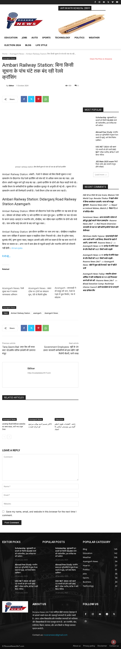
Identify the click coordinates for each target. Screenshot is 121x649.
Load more (99, 174)
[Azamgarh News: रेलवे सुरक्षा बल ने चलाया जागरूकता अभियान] (13, 280)
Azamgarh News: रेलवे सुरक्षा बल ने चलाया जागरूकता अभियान (13, 291)
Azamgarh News (17, 53)
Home (5, 53)
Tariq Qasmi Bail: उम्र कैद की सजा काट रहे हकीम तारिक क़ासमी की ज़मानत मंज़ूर (18, 350)
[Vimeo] (112, 2)
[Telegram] (107, 614)
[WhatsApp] (46, 99)
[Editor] (4, 85)
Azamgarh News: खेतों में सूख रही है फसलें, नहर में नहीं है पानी (99, 265)
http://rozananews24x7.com (39, 373)
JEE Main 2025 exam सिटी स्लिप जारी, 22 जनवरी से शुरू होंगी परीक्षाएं (107, 164)
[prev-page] (4, 437)
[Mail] (104, 2)
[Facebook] (95, 2)
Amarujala (16, 248)
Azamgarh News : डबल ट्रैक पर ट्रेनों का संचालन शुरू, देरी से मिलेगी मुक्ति (39, 291)
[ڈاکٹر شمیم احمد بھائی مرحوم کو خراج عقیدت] (40, 412)
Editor (11, 85)
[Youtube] (117, 2)
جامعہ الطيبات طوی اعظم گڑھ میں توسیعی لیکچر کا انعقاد (65, 426)
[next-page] (9, 437)
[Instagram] (99, 2)
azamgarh (37, 313)
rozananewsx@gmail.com (55, 634)
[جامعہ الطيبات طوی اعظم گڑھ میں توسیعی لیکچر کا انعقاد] (66, 412)
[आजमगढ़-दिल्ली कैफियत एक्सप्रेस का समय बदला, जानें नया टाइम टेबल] (14, 412)
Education (59, 419)
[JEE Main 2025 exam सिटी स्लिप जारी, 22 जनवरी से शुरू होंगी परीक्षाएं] (88, 164)
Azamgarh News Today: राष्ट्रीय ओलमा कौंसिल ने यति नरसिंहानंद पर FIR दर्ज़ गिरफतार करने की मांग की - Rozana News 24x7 (100, 277)
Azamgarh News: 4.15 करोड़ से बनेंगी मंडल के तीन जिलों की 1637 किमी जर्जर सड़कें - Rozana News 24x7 (100, 258)
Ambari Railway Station (20, 313)
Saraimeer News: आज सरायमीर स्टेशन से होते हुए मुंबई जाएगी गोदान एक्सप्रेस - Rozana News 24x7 (100, 220)
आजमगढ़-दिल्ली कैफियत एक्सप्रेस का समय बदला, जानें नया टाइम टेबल (13, 426)
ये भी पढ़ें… (6, 256)
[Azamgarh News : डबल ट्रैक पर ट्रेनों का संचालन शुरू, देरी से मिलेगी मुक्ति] (39, 280)
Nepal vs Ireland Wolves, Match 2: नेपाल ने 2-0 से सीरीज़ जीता (100, 208)
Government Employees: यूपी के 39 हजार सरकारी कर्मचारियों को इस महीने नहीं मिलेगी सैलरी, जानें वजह (60, 350)
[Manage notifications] (113, 642)
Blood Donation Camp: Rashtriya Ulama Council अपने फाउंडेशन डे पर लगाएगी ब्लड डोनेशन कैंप (100, 287)
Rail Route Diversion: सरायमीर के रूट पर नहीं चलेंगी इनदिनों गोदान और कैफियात (100, 227)
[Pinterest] (38, 99)
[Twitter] (108, 2)
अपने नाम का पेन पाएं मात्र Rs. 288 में (74, 8)
